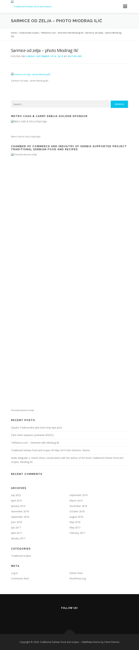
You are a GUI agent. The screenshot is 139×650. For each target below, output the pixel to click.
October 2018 (77, 511)
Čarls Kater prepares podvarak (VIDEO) (32, 435)
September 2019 (79, 495)
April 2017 (16, 532)
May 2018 (75, 522)
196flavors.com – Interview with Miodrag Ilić (62, 32)
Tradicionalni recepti (29, 32)
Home (14, 32)
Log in (14, 573)
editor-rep (75, 56)
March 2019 (76, 500)
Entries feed (76, 573)
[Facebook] (70, 617)
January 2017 (18, 538)
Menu (125, 6)
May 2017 (75, 527)
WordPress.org (78, 578)
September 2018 (20, 516)
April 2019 (16, 500)
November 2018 (20, 511)
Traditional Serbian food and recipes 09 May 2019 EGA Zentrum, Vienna (50, 450)
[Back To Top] (70, 634)
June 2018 (16, 522)
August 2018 (76, 516)
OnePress (87, 642)
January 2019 (18, 506)
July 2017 (16, 527)
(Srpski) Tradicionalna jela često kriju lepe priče (36, 427)
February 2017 (77, 532)
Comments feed (20, 578)
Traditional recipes (21, 555)
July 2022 (16, 495)
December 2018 (78, 506)
